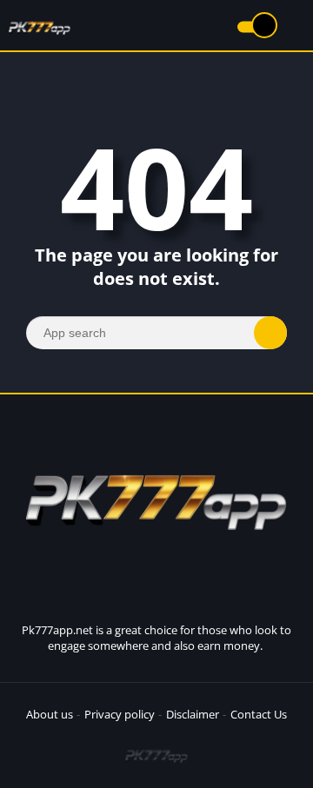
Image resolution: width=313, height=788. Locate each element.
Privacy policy (119, 714)
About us (49, 714)
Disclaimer (192, 714)
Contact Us (258, 714)
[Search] (270, 332)
